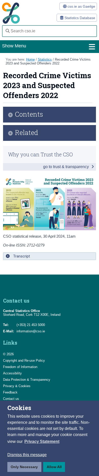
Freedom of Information (20, 367)
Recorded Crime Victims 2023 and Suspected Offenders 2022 (48, 61)
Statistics (45, 59)
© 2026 (8, 354)
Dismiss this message (27, 455)
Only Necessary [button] (24, 467)
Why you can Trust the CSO (40, 154)
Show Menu (14, 45)
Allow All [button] (54, 467)
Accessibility (12, 373)
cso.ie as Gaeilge (81, 6)
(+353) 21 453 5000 (30, 325)
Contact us (11, 399)
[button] (42, 441)
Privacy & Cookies (16, 386)
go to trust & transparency (66, 167)
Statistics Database (79, 18)
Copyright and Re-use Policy (24, 360)
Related (26, 133)
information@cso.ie (30, 331)
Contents (29, 114)
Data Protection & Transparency (26, 380)
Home (30, 59)
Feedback (10, 392)
